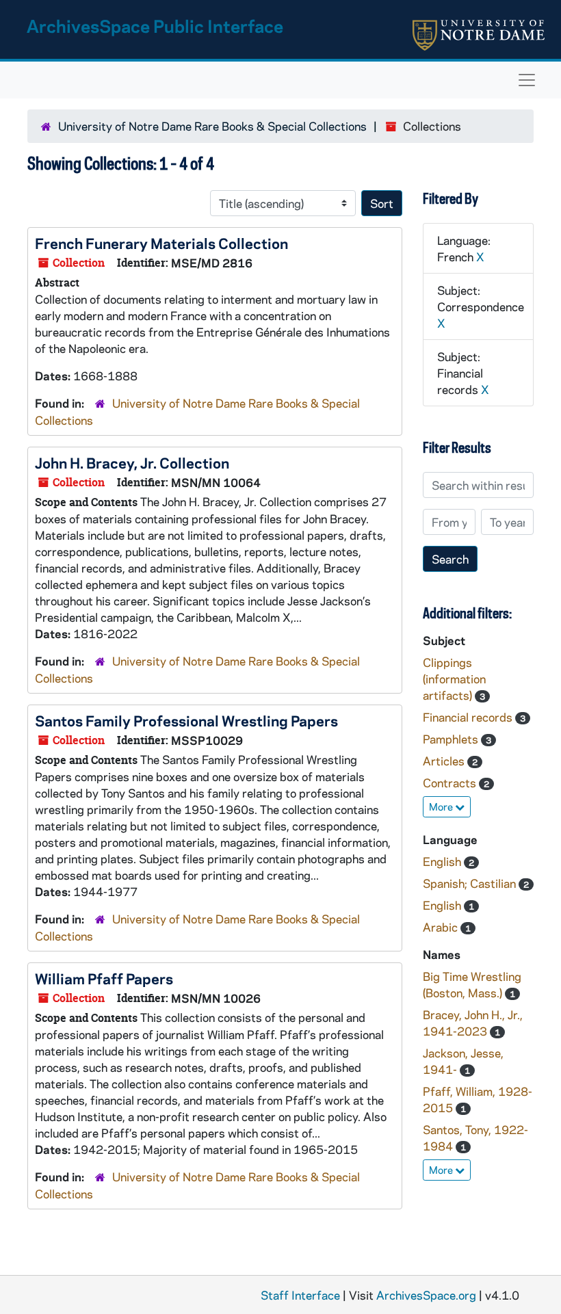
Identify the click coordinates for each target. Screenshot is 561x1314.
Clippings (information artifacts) (454, 678)
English (443, 861)
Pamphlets (452, 738)
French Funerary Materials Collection (161, 242)
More (442, 806)
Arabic (441, 926)
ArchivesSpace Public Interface (155, 25)
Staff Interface (300, 1294)
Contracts (451, 782)
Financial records (469, 716)
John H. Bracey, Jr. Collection (132, 462)
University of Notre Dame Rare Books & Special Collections (212, 125)
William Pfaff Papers (104, 978)
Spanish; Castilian (471, 883)
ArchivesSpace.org (426, 1294)
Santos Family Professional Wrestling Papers (186, 720)
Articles (445, 760)
